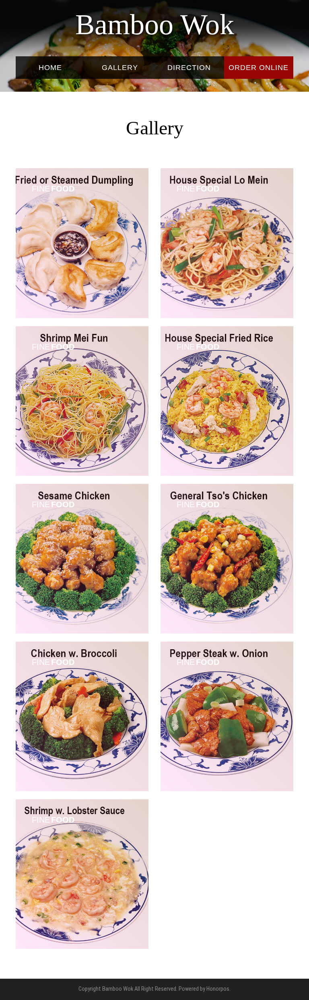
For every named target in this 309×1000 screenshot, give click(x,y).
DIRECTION (189, 68)
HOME (50, 68)
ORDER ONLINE (258, 68)
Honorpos (217, 989)
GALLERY (120, 68)
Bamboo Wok (154, 24)
